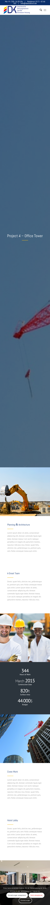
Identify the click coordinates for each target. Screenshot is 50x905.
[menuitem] (39, 10)
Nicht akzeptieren (37, 895)
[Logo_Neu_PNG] (21, 10)
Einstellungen (25, 900)
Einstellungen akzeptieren (17, 895)
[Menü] (45, 10)
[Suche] (39, 10)
